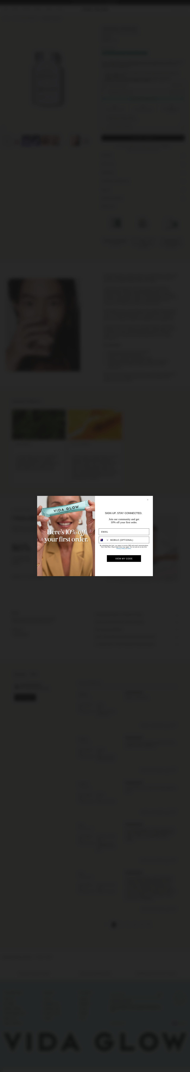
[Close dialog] (149, 499)
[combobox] (104, 540)
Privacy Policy (121, 548)
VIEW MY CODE (124, 558)
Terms (129, 548)
